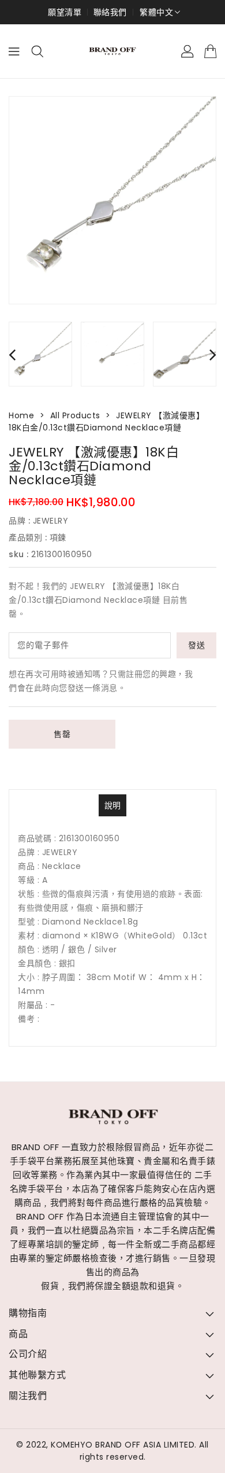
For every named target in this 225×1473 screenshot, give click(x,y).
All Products (75, 415)
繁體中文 (156, 12)
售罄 (62, 734)
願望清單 (64, 12)
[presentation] (12, 354)
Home (21, 415)
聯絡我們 (110, 12)
